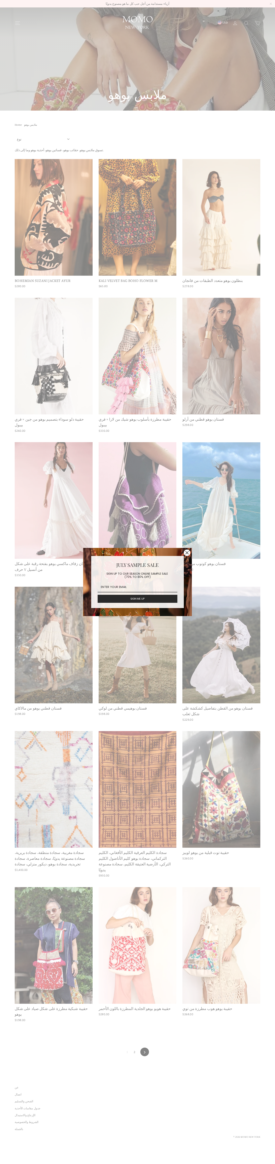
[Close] (187, 553)
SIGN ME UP (137, 599)
